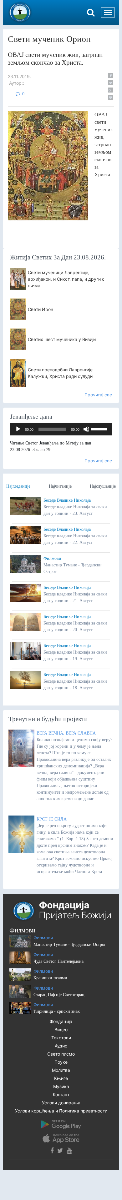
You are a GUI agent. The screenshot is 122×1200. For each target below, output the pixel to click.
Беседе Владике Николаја (67, 500)
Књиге (61, 1078)
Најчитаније (60, 486)
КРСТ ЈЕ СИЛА (52, 819)
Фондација (61, 1021)
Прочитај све (98, 394)
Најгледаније (18, 486)
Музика (61, 1086)
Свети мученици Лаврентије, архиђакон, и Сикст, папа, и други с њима (66, 279)
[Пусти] (18, 429)
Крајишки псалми (50, 978)
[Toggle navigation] (107, 12)
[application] (61, 429)
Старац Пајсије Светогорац (58, 994)
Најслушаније (103, 486)
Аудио (61, 1045)
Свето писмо (61, 1054)
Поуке (61, 1062)
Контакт (61, 1094)
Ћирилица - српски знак (56, 1011)
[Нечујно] (86, 429)
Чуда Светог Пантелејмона (58, 961)
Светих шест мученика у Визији (62, 339)
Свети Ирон (40, 309)
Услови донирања (61, 1102)
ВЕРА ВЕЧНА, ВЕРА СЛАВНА (66, 733)
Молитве (61, 1070)
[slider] (100, 428)
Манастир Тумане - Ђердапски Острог (69, 944)
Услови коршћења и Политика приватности (61, 1110)
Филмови (52, 558)
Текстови (61, 1037)
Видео (61, 1029)
